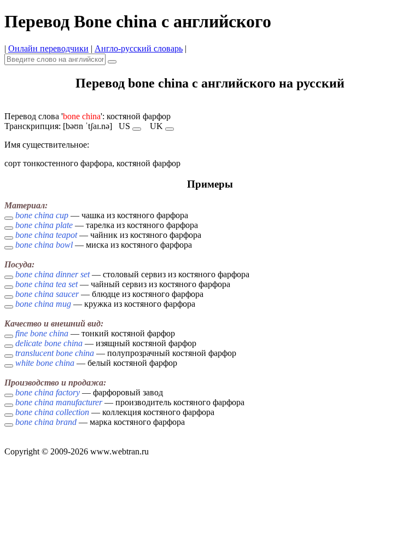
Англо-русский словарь (139, 48)
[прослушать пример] (8, 218)
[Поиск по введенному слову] (112, 61)
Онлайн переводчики (48, 48)
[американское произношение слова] (136, 129)
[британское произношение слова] (169, 129)
